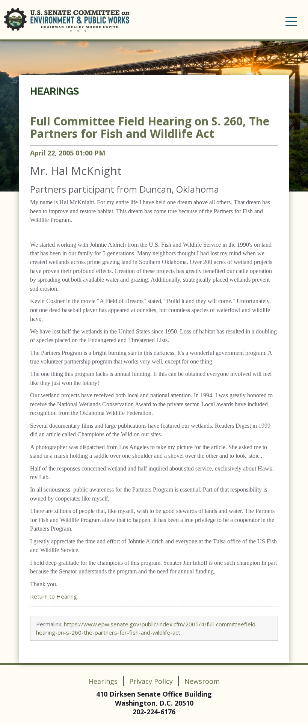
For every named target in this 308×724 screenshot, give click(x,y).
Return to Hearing (53, 596)
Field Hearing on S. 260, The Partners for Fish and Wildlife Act (149, 127)
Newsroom (202, 681)
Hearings (54, 91)
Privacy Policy (151, 681)
